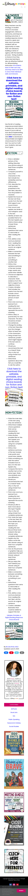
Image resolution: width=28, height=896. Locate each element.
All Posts (14, 708)
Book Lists (14, 712)
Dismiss (21, 890)
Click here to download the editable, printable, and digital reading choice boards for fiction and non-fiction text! (14, 88)
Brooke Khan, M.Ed (12, 646)
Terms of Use (17, 879)
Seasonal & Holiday (14, 723)
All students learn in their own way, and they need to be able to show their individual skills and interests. (14, 69)
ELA (14, 716)
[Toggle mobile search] (21, 6)
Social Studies (14, 726)
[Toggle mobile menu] (25, 6)
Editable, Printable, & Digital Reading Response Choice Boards (14, 617)
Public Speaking (14, 719)
